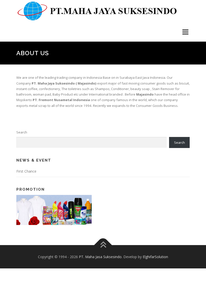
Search (21, 132)
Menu (185, 32)
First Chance (26, 171)
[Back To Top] (103, 245)
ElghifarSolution (155, 256)
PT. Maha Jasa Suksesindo (100, 256)
